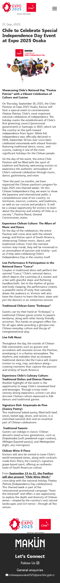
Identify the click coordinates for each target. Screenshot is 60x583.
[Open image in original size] (19, 8)
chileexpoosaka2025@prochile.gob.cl (31, 575)
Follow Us (28, 563)
